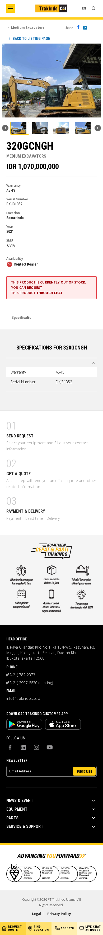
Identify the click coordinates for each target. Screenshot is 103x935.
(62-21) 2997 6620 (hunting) (29, 683)
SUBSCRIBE (84, 771)
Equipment (16, 809)
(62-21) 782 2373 (20, 675)
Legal (36, 913)
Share (68, 28)
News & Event (19, 800)
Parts (12, 817)
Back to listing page (31, 38)
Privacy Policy (59, 913)
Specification (23, 317)
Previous (5, 128)
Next (98, 128)
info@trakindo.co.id (23, 698)
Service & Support (24, 826)
